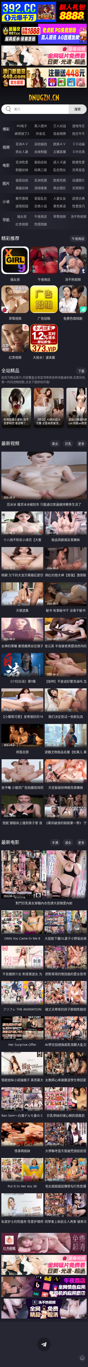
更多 (81, 443)
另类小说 (40, 206)
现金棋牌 (59, 133)
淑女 (68, 842)
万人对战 (59, 126)
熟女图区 (59, 188)
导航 (6, 219)
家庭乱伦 (40, 198)
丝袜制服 (40, 151)
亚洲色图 (40, 180)
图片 (6, 183)
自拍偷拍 (40, 144)
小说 (6, 201)
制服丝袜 (22, 170)
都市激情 (22, 198)
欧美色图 (59, 180)
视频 (6, 147)
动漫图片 (78, 180)
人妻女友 (59, 198)
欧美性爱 (78, 162)
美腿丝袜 (22, 188)
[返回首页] (82, 1357)
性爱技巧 (78, 206)
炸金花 (40, 133)
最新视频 (10, 443)
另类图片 (78, 188)
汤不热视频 (78, 216)
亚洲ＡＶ (22, 144)
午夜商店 (40, 216)
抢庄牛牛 (78, 133)
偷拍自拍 (40, 162)
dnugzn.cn (44, 97)
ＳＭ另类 (78, 151)
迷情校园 (22, 206)
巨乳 (68, 443)
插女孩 (22, 216)
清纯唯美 (40, 188)
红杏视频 (22, 224)
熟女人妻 (22, 151)
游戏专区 (78, 126)
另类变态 (78, 170)
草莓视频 (59, 216)
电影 (6, 165)
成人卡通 (59, 162)
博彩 (6, 129)
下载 (81, 371)
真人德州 (40, 126)
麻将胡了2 (22, 133)
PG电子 (22, 126)
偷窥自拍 (22, 180)
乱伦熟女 (59, 170)
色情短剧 (40, 224)
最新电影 (10, 842)
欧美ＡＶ (59, 144)
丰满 (55, 842)
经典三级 (40, 170)
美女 (55, 443)
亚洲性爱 (22, 162)
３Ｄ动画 (78, 144)
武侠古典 (78, 198)
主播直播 (59, 151)
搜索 (77, 109)
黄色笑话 (59, 206)
